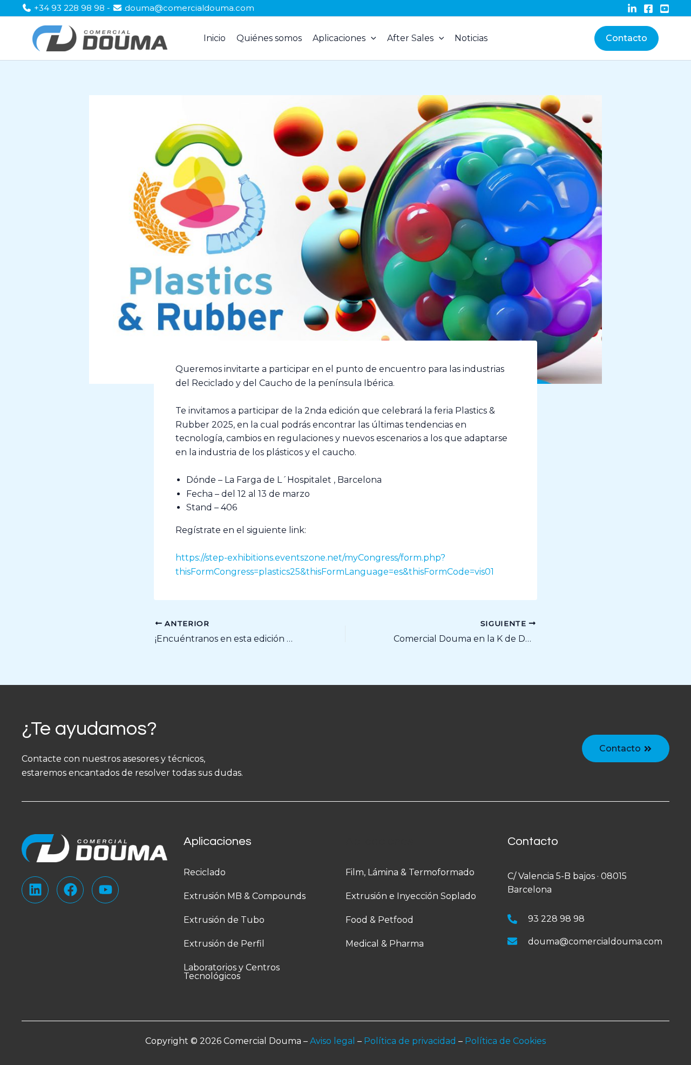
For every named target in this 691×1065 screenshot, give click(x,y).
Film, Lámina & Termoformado (410, 872)
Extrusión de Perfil (224, 943)
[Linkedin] (632, 9)
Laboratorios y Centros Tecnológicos (232, 971)
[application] (370, 38)
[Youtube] (664, 9)
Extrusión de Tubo (224, 920)
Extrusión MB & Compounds (245, 896)
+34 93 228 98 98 (69, 8)
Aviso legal (332, 1041)
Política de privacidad (410, 1041)
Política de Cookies (505, 1041)
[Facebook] (648, 9)
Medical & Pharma (385, 943)
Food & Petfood (380, 920)
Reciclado (205, 872)
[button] (626, 38)
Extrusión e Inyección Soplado (411, 896)
